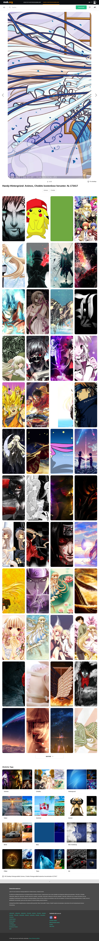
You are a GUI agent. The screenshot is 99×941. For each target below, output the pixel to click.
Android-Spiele (12, 919)
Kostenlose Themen (13, 926)
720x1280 (29, 913)
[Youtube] (55, 918)
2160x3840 (42, 915)
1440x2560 (21, 915)
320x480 (11, 915)
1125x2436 (32, 915)
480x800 (44, 913)
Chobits (53, 190)
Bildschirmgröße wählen (55, 922)
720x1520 (11, 917)
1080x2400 (17, 913)
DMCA (38, 938)
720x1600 (39, 913)
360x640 (27, 915)
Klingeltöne (11, 923)
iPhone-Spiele (12, 921)
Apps (10, 928)
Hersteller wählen (53, 920)
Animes (46, 190)
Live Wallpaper (12, 924)
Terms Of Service (32, 938)
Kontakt (51, 924)
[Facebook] (51, 918)
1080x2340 (23, 913)
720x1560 (16, 915)
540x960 (37, 915)
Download (81, 7)
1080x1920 (11, 913)
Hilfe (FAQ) (52, 926)
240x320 (34, 913)
